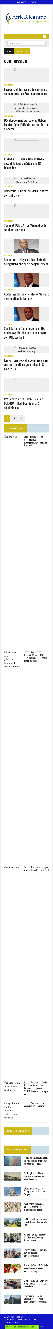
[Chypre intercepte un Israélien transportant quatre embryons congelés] (12, 1302)
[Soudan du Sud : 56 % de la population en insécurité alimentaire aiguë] (12, 1271)
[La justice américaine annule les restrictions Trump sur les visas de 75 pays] (12, 1163)
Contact (20, 1317)
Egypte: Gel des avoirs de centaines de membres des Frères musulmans (25, 91)
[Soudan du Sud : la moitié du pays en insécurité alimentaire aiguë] (12, 1256)
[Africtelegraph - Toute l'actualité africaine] (26, 19)
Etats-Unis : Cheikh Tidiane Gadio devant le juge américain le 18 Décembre (24, 163)
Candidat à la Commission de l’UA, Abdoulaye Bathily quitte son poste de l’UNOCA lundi (25, 332)
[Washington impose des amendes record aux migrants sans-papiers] (12, 1210)
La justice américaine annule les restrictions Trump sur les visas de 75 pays (36, 1160)
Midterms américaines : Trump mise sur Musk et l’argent (34, 1191)
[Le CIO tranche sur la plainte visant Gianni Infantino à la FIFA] (12, 1225)
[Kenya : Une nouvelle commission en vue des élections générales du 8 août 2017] (26, 351)
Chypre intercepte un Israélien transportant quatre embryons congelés (35, 1298)
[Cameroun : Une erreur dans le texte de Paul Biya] (26, 181)
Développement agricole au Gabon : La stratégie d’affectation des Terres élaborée (26, 124)
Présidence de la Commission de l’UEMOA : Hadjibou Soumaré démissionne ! (23, 403)
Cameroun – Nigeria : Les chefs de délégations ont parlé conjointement (26, 261)
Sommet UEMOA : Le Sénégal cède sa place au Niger (25, 227)
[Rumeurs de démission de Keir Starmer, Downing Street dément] (12, 1240)
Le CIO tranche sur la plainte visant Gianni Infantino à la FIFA (36, 1222)
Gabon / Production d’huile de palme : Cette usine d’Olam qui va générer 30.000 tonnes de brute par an (36, 1088)
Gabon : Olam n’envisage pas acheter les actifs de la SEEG (36, 869)
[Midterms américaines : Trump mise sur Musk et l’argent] (12, 1194)
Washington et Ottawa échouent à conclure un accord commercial (34, 1176)
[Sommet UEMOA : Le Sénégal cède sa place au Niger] (26, 216)
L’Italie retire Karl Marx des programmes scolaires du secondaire (36, 1283)
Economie (8, 116)
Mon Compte (22, 2)
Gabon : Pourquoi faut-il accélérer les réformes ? (35, 1104)
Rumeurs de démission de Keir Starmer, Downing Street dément (35, 1237)
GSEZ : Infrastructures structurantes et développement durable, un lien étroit (35, 441)
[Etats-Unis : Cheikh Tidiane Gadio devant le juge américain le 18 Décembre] (26, 150)
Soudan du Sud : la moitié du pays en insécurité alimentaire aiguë (36, 1252)
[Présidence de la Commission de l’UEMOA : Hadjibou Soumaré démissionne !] (26, 390)
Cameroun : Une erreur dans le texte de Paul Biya (26, 193)
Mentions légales (13, 1322)
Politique (8, 85)
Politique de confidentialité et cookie (21, 1319)
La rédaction (9, 1317)
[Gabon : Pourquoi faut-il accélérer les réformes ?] (12, 1117)
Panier (33, 2)
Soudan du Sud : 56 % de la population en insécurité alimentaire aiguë (36, 1268)
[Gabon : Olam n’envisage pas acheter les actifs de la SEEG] (12, 1073)
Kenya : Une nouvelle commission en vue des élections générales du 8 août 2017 (26, 364)
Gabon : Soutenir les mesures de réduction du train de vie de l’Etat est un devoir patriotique (35, 656)
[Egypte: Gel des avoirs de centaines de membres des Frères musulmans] (26, 80)
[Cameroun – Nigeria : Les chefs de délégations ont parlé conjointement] (26, 250)
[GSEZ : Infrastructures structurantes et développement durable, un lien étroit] (12, 642)
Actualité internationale (17, 1149)
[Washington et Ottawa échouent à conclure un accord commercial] (12, 1179)
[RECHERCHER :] (26, 43)
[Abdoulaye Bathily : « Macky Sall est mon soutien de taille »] (26, 285)
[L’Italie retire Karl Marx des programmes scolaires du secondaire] (12, 1286)
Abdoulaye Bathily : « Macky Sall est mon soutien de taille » (26, 296)
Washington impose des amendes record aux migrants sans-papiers (34, 1206)
